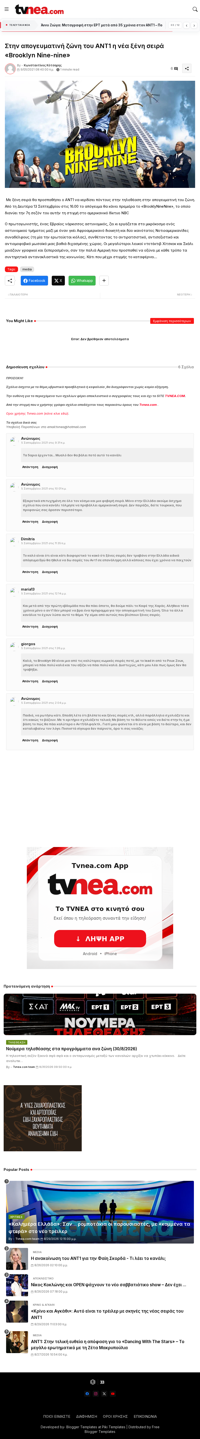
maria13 (28, 589)
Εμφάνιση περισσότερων (172, 321)
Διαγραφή (50, 467)
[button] (195, 9)
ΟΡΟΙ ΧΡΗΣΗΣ (115, 1416)
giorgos (28, 644)
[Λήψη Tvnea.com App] (100, 908)
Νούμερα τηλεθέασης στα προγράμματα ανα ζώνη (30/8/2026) (71, 1048)
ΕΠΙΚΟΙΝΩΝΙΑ (145, 1416)
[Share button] (104, 281)
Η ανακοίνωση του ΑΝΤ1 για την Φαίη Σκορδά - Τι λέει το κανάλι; (98, 1258)
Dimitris (28, 539)
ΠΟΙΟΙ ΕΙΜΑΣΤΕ (56, 1416)
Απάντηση (30, 467)
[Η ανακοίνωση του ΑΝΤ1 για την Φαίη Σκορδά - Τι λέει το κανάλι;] (17, 1259)
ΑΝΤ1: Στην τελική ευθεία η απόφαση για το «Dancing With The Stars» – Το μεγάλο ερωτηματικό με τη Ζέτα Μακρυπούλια (107, 1344)
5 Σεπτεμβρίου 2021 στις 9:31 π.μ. (43, 442)
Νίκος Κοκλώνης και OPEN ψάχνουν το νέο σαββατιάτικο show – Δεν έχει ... (108, 1284)
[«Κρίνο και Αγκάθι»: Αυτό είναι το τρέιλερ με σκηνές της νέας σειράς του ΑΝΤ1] (17, 1312)
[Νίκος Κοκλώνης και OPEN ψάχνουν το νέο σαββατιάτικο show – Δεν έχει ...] (17, 1285)
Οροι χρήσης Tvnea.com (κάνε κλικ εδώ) (37, 413)
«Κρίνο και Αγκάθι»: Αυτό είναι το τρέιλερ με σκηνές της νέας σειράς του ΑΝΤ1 (107, 1314)
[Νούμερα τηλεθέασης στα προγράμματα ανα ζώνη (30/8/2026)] (100, 1014)
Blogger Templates (81, 1427)
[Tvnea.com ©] (38, 9)
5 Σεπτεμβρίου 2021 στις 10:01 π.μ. (44, 488)
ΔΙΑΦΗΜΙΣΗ (86, 1416)
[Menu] (6, 9)
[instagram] (96, 1394)
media (27, 269)
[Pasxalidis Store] (43, 1150)
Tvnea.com (148, 405)
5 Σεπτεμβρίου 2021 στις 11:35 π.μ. (43, 543)
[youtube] (113, 1394)
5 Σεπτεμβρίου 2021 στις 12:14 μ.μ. (44, 593)
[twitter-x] (104, 1394)
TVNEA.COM (175, 396)
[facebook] (87, 1394)
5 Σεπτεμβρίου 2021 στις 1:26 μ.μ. (43, 648)
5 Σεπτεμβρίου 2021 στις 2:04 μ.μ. (44, 702)
